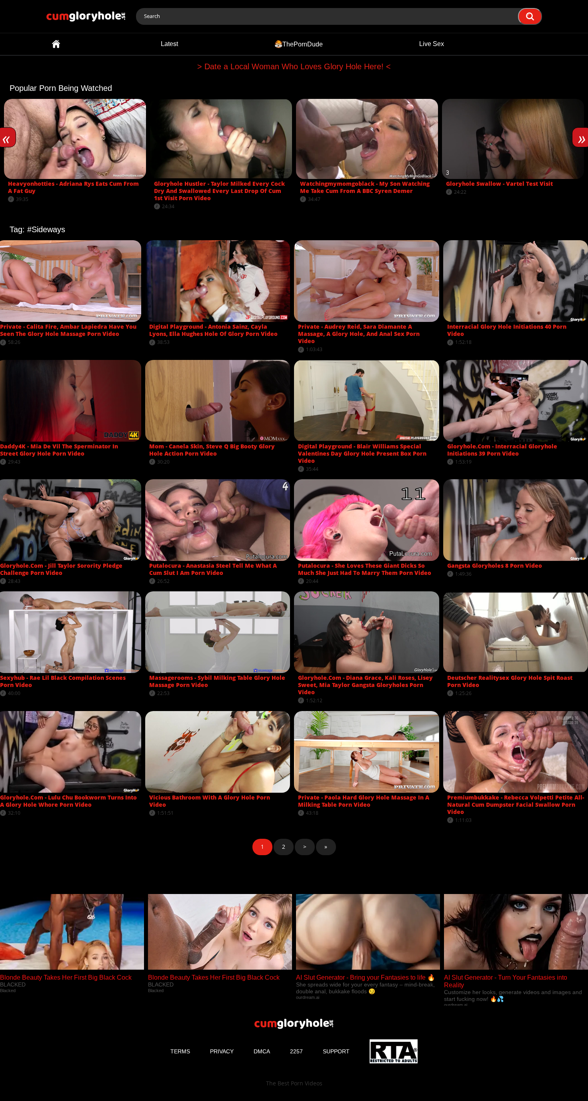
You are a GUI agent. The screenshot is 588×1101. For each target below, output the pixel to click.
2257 (296, 1051)
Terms (180, 1051)
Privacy (222, 1051)
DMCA (262, 1051)
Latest (169, 43)
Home (56, 44)
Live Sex (431, 43)
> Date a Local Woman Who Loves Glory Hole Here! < (294, 66)
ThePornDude (302, 43)
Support (336, 1051)
